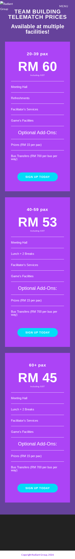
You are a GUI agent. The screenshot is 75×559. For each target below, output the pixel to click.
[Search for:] (72, 6)
